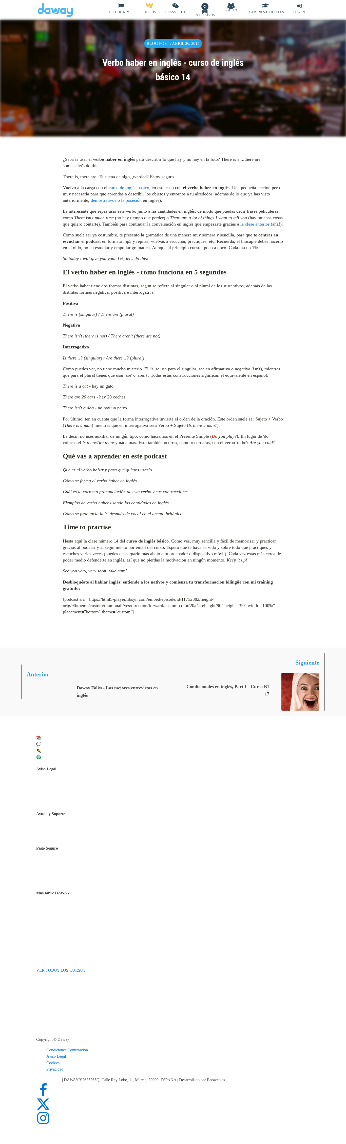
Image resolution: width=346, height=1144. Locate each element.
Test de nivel (59, 909)
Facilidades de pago (65, 864)
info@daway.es (49, 1080)
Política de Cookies (64, 798)
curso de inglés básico (129, 187)
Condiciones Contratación (67, 1050)
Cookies (53, 1063)
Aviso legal (58, 785)
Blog (53, 922)
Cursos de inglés (62, 870)
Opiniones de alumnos (67, 915)
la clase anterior (255, 224)
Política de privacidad (66, 791)
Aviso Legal (56, 1056)
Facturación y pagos (65, 877)
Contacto (56, 831)
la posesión (131, 200)
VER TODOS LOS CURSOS (61, 970)
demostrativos (103, 200)
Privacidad (54, 1069)
